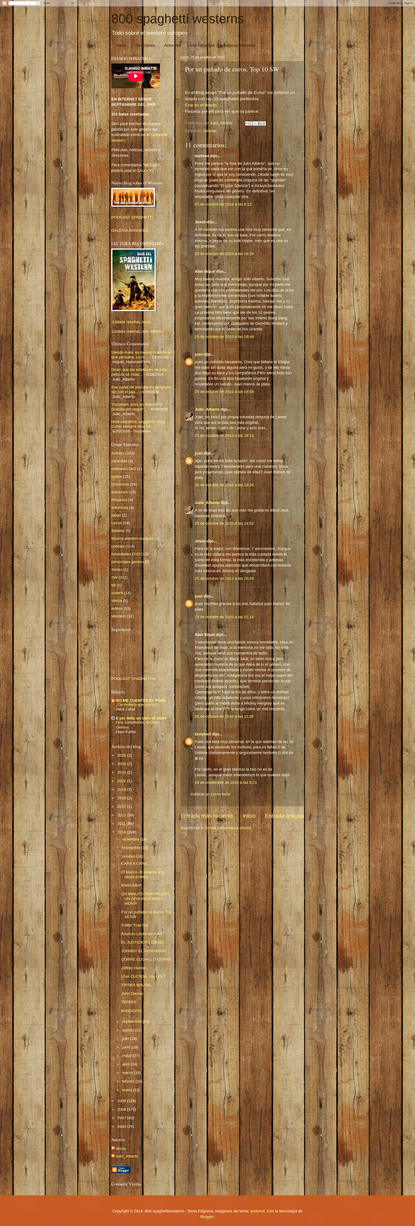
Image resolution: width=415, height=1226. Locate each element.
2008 (122, 1109)
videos (117, 608)
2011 (122, 823)
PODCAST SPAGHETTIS (133, 678)
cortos (116, 476)
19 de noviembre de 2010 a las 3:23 (226, 782)
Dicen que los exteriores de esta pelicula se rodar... (139, 372)
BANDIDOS (131, 1010)
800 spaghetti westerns (177, 18)
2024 (122, 772)
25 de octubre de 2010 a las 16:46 (224, 336)
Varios (116, 600)
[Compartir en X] (255, 123)
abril (126, 1064)
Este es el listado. (201, 105)
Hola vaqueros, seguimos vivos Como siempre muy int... (138, 424)
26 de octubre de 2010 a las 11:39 (224, 716)
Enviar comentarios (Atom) (228, 827)
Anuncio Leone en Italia (141, 933)
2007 (122, 1117)
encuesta (119, 499)
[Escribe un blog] (251, 123)
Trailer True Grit (134, 925)
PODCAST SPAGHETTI (132, 217)
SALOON (144, 170)
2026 (122, 755)
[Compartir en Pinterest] (264, 123)
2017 (122, 806)
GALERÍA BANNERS (129, 230)
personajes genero (127, 561)
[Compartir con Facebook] (259, 123)
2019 (122, 789)
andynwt (257, 1211)
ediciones (119, 492)
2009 (122, 1100)
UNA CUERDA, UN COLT (143, 976)
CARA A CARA (134, 863)
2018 (122, 798)
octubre (129, 856)
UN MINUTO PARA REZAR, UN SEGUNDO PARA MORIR (145, 899)
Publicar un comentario (210, 794)
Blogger (207, 1216)
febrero (129, 1081)
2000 (122, 1126)
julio (126, 1038)
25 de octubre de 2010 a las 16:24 (224, 253)
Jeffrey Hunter (133, 968)
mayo (127, 1055)
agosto (128, 1030)
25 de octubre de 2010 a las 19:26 (224, 485)
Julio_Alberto (207, 409)
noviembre (131, 847)
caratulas (119, 461)
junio (126, 1047)
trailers (117, 593)
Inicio (121, 45)
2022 (122, 781)
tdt (113, 585)
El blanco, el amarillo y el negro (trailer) (142, 874)
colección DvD (123, 468)
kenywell (203, 734)
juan (199, 354)
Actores (171, 45)
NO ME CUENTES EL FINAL (141, 700)
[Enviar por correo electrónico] (247, 123)
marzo (128, 1072)
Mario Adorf (131, 885)
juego (116, 515)
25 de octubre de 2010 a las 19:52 (224, 523)
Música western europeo (132, 538)
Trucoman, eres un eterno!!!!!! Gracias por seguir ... (136, 406)
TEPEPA (128, 1002)
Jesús (121, 1148)
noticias (210, 130)
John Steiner (132, 993)
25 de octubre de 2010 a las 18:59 (224, 391)
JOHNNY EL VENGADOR (143, 951)
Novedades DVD (125, 554)
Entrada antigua (284, 816)
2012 (122, 815)
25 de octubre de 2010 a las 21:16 (224, 617)
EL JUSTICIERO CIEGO (142, 942)
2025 (122, 763)
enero (127, 1090)
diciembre (131, 839)
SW (114, 577)
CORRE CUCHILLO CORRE (146, 959)
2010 (122, 832)
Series (116, 569)
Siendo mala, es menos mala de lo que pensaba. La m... (141, 354)
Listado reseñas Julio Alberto (137, 331)
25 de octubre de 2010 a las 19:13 (224, 435)
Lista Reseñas (201, 45)
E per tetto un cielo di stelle (141, 718)
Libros (116, 523)
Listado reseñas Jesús (132, 322)
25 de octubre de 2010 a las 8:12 (223, 204)
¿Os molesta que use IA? (136, 704)
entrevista (119, 507)
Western (118, 616)
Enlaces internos (239, 45)
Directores (145, 45)
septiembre (132, 1021)
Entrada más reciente (206, 816)
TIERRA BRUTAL (136, 985)
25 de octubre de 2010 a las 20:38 (224, 578)
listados (117, 530)
